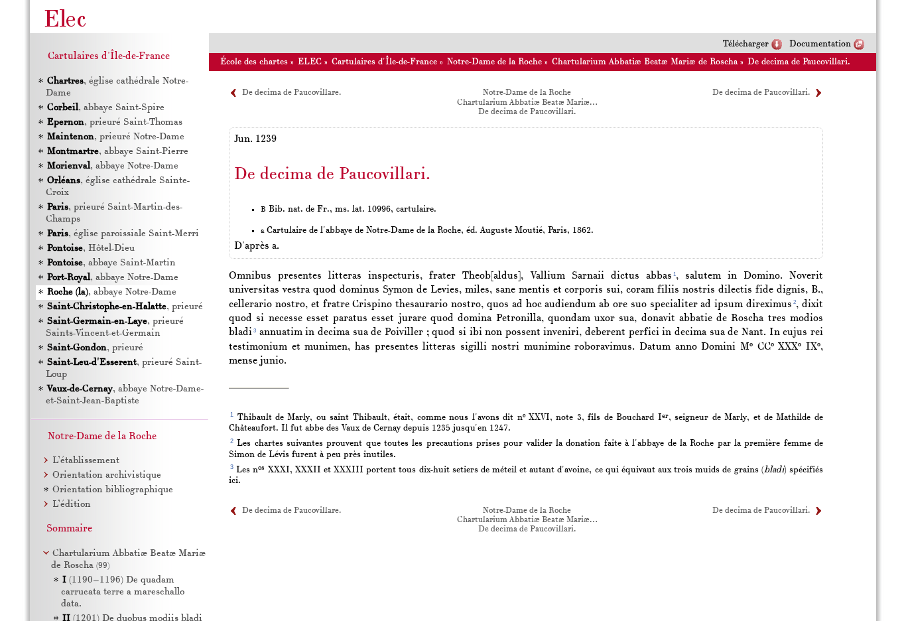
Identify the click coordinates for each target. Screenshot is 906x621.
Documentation (820, 44)
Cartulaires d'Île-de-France (384, 62)
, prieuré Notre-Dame (115, 137)
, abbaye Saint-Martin (111, 263)
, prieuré (125, 307)
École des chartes (254, 62)
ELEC (310, 62)
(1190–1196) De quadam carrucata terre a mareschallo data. (122, 592)
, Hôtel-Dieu (91, 248)
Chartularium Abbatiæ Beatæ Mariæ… (527, 103)
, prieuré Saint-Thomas (114, 122)
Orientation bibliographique (112, 490)
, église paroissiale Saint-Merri (123, 234)
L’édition (71, 505)
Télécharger (746, 44)
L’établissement (85, 461)
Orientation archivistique (106, 475)
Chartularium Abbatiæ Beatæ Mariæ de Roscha (645, 62)
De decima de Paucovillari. (798, 62)
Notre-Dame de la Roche (494, 62)
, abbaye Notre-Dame (112, 166)
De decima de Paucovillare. (291, 93)
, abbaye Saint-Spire (105, 108)
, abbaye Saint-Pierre (117, 152)
